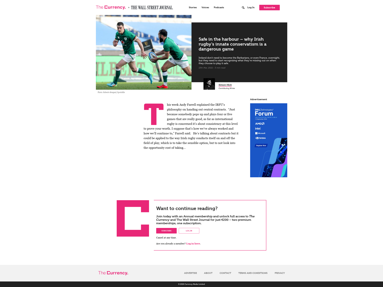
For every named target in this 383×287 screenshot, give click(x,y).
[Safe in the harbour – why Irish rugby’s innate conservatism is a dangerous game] (144, 52)
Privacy (280, 273)
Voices (205, 7)
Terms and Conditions (253, 273)
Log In (250, 7)
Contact (225, 273)
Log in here (193, 243)
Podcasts (219, 7)
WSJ (133, 6)
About (208, 273)
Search (243, 1)
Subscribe (269, 7)
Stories (193, 7)
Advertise (190, 273)
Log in (189, 230)
